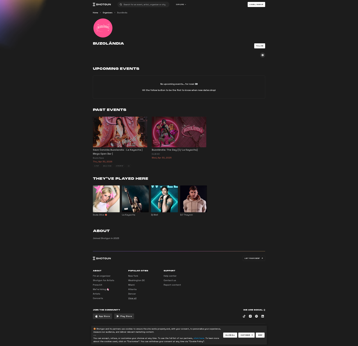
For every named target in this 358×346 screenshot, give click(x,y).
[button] (259, 45)
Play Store (126, 316)
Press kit (97, 284)
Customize (245, 335)
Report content (172, 284)
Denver (132, 293)
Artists (96, 293)
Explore (180, 4)
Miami (131, 284)
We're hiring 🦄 (101, 289)
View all (132, 298)
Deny (260, 335)
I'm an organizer (101, 275)
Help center (170, 275)
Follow (259, 46)
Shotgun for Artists (103, 280)
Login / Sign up (256, 4)
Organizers (107, 12)
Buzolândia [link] (122, 12)
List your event (252, 258)
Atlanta (132, 289)
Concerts (98, 298)
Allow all (230, 335)
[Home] (102, 4)
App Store (104, 316)
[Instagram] (262, 55)
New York (133, 275)
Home (95, 12)
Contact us (170, 280)
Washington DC (136, 280)
